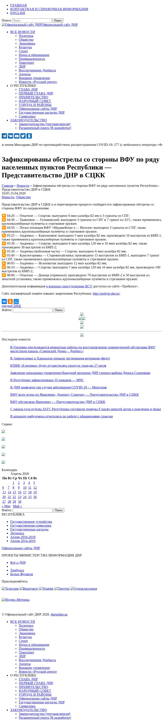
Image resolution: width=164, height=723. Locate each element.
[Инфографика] (3, 462)
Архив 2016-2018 (22, 537)
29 (14, 501)
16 (19, 492)
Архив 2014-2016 (22, 541)
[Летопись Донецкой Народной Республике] (3, 455)
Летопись (17, 533)
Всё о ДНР (18, 562)
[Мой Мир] (16, 301)
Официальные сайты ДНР (21, 548)
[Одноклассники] (10, 301)
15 (14, 492)
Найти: (7, 310)
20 (4, 497)
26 (35, 497)
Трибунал (17, 570)
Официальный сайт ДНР (59, 24)
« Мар (6, 506)
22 (14, 497)
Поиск (6, 20)
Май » (17, 506)
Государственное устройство (31, 521)
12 (35, 487)
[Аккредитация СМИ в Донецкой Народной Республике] (3, 432)
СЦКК (16, 306)
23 (19, 497)
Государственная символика (30, 525)
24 (24, 497)
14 (9, 492)
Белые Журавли (21, 574)
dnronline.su (59, 614)
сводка (7, 306)
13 (4, 492)
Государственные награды (29, 529)
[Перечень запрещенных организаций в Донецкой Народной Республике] (3, 447)
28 (9, 501)
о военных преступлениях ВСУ (69, 286)
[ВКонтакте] (4, 301)
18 (30, 492)
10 (24, 487)
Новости (8, 197)
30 (19, 501)
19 (35, 492)
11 (29, 487)
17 (24, 492)
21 (9, 497)
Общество (23, 197)
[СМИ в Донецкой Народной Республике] (3, 439)
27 (4, 501)
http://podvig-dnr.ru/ (106, 293)
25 (30, 497)
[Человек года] (83, 319)
